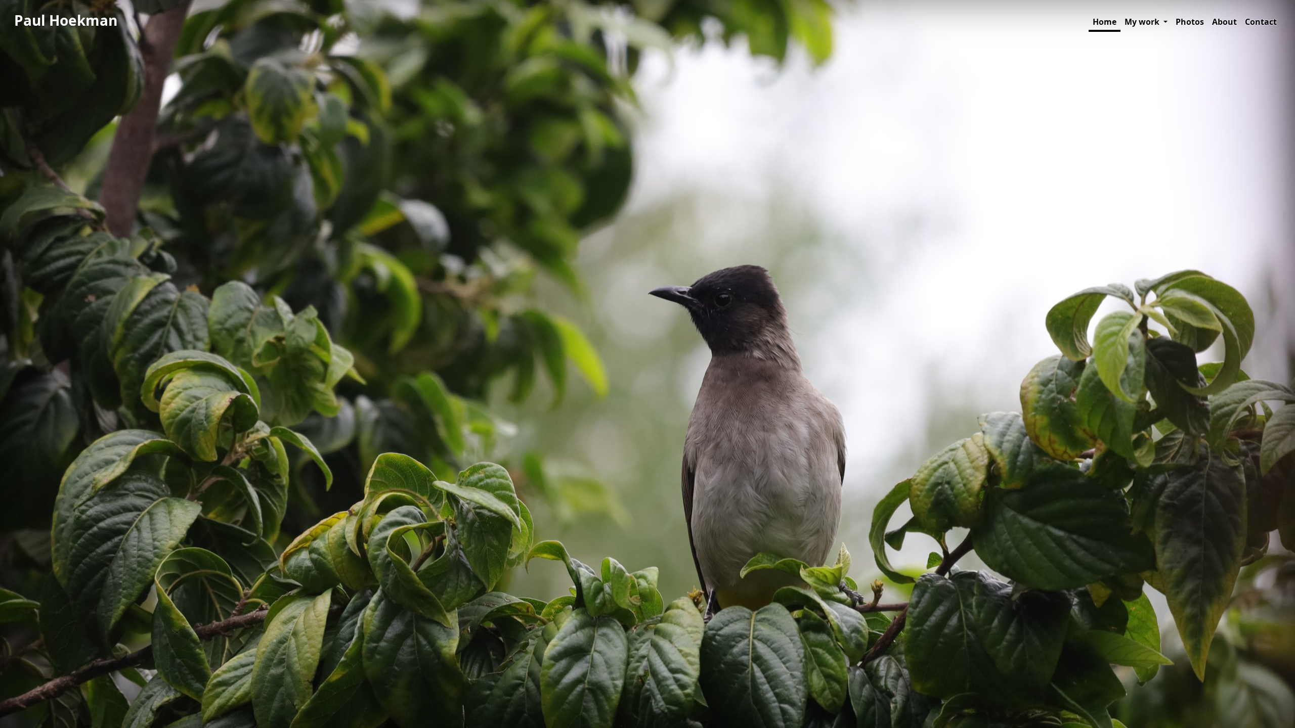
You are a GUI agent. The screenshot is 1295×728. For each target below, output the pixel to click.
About (1224, 21)
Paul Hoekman (65, 20)
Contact (1261, 21)
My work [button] (1143, 21)
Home (1104, 21)
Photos (1190, 21)
